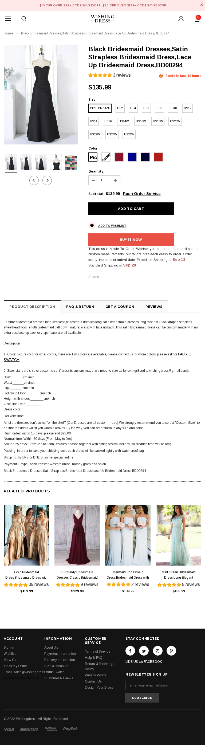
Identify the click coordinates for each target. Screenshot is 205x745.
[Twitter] (144, 651)
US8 (159, 108)
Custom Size (100, 108)
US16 (108, 121)
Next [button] (47, 180)
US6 (146, 108)
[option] (41, 94)
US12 (187, 108)
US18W (158, 121)
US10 (173, 108)
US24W (112, 134)
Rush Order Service (142, 193)
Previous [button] (34, 180)
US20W (175, 121)
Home (8, 33)
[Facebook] (130, 651)
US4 (133, 108)
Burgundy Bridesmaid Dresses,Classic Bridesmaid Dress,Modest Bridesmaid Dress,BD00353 (77, 575)
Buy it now (131, 240)
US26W (129, 134)
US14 (93, 121)
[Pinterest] (171, 651)
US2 (120, 108)
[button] (109, 76)
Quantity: (96, 171)
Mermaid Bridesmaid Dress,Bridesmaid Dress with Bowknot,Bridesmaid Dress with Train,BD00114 (128, 575)
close (201, 4)
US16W (141, 121)
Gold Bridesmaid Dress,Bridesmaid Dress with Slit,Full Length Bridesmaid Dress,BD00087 (26, 575)
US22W (95, 134)
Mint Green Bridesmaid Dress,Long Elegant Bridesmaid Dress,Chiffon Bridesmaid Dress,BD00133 (178, 575)
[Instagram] (158, 651)
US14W (124, 121)
